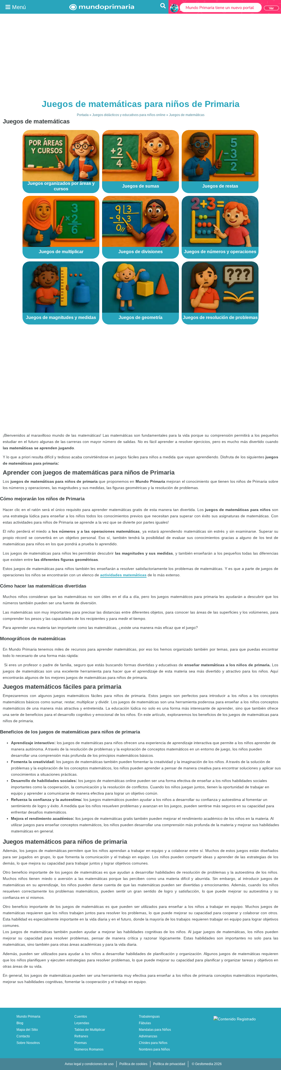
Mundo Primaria (28, 1016)
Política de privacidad (169, 1064)
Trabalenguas (149, 1016)
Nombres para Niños (154, 1049)
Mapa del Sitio (27, 1030)
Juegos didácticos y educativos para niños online (128, 115)
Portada (83, 115)
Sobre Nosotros (28, 1043)
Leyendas (81, 1023)
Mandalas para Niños (155, 1030)
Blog (19, 1023)
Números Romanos (88, 1049)
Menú (18, 7)
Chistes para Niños (153, 1043)
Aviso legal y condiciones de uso (89, 1064)
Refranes (81, 1036)
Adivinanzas (148, 1036)
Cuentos (80, 1016)
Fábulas (145, 1023)
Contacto (23, 1036)
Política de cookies (133, 1064)
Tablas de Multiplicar (89, 1030)
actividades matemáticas (123, 575)
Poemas (80, 1043)
